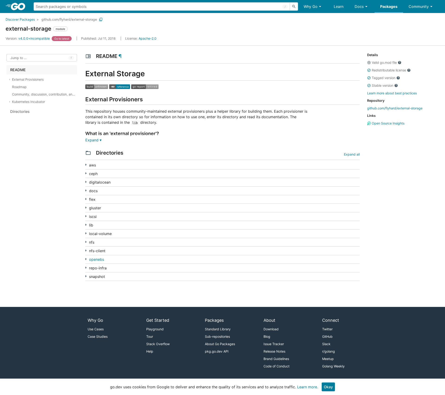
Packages (388, 6)
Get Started (157, 320)
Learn (338, 6)
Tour (149, 336)
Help (149, 351)
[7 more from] (86, 225)
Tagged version (383, 78)
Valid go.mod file (384, 62)
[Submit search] (294, 6)
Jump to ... (18, 58)
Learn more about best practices (392, 93)
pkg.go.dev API (217, 351)
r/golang (328, 351)
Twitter (327, 329)
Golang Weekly (333, 366)
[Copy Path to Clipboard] (101, 19)
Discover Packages (20, 19)
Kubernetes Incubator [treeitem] (28, 102)
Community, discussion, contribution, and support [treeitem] (44, 94)
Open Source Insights (387, 123)
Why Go (311, 6)
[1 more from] (86, 165)
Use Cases (96, 329)
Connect (330, 320)
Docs (359, 6)
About (269, 320)
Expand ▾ (93, 140)
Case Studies (98, 336)
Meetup (328, 359)
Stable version (382, 85)
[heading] (20, 6)
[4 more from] (86, 207)
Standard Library (218, 329)
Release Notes (274, 351)
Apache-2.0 (147, 38)
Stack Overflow (158, 344)
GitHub (327, 336)
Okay (328, 387)
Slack (326, 344)
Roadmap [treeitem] (19, 87)
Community (419, 6)
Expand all (352, 154)
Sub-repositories (217, 336)
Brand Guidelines (276, 359)
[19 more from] (86, 276)
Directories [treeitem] (20, 111)
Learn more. (307, 387)
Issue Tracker (274, 344)
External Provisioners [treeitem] (28, 79)
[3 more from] (86, 173)
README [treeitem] (18, 69)
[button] (369, 62)
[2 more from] (86, 199)
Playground (155, 329)
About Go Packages (220, 344)
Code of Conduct (276, 366)
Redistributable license (389, 70)
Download (271, 329)
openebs (96, 259)
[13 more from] (86, 233)
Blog (267, 336)
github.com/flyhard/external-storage (69, 19)
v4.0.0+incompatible (28, 38)
